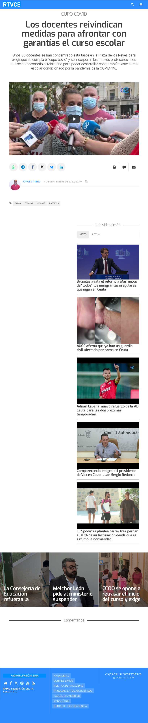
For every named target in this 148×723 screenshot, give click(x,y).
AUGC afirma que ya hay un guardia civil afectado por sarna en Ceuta (105, 348)
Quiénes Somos (63, 680)
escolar (29, 203)
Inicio (13, 691)
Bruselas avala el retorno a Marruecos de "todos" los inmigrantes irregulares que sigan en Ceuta (107, 285)
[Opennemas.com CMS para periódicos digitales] (123, 675)
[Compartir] (13, 167)
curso (18, 203)
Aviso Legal (61, 675)
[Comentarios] (124, 167)
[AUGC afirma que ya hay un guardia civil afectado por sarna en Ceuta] (108, 320)
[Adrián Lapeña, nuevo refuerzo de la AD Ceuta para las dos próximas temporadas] (108, 381)
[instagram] (21, 683)
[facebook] (11, 683)
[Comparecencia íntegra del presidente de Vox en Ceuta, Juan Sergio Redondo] (108, 445)
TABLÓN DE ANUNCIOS (67, 695)
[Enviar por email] (133, 167)
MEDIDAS (41, 203)
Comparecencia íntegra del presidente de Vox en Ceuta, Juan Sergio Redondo (106, 472)
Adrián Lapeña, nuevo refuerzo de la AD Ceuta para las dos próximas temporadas (108, 410)
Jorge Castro (31, 181)
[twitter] (16, 683)
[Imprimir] (114, 167)
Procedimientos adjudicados (73, 690)
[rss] (86, 181)
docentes (54, 203)
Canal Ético (61, 700)
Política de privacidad (68, 685)
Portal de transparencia (70, 706)
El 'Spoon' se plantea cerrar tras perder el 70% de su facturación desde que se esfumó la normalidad (107, 535)
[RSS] (33, 683)
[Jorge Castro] (15, 184)
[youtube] (27, 683)
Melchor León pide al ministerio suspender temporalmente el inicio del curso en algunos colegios (73, 602)
